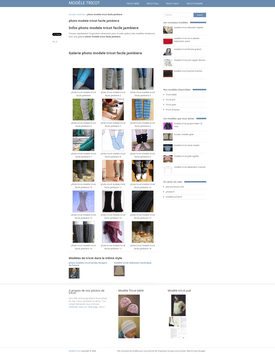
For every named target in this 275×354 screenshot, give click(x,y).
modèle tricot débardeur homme (190, 167)
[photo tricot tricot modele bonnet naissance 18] (129, 315)
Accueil (72, 14)
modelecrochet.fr (174, 196)
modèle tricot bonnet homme (188, 71)
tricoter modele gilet (184, 134)
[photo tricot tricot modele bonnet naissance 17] (129, 337)
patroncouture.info (175, 186)
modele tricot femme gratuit (187, 49)
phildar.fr (170, 191)
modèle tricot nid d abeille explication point (186, 40)
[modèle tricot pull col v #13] (178, 315)
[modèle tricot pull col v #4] (178, 337)
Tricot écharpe (194, 3)
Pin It (54, 41)
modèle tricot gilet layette (186, 156)
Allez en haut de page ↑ (196, 351)
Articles (81, 14)
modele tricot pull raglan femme (189, 60)
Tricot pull (152, 3)
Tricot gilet (172, 3)
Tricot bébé (133, 3)
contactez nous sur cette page (83, 306)
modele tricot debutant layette (188, 27)
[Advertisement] (102, 45)
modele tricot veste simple (186, 145)
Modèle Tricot (84, 2)
